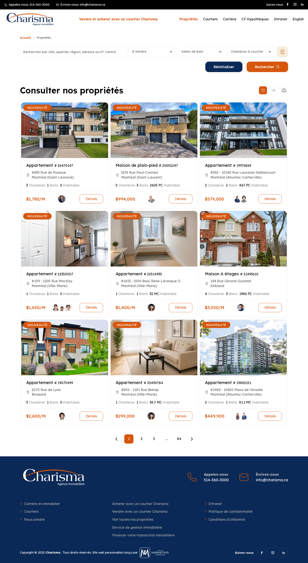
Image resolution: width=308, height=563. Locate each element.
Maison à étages (222, 273)
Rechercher (264, 67)
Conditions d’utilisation (226, 519)
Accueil (25, 38)
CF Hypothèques (255, 19)
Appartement (39, 165)
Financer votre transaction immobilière (143, 535)
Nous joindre (34, 519)
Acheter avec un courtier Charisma (140, 504)
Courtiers (210, 19)
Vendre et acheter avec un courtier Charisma (118, 19)
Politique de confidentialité (230, 511)
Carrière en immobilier (42, 504)
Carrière (229, 19)
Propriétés (189, 19)
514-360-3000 (39, 4)
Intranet (280, 19)
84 (179, 439)
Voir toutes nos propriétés (132, 519)
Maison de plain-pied (137, 165)
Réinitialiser (224, 67)
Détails (91, 199)
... (167, 439)
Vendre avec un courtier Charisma (139, 511)
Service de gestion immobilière (137, 527)
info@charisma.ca (92, 4)
